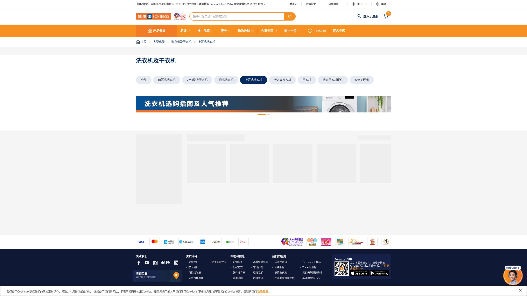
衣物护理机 (361, 80)
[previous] (143, 104)
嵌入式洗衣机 (282, 80)
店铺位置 (311, 4)
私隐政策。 (264, 292)
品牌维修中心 (260, 262)
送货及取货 (281, 262)
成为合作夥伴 (196, 278)
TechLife (320, 31)
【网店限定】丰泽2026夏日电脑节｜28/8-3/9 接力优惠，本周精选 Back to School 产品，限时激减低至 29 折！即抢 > (200, 4)
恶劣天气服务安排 (312, 272)
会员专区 (267, 31)
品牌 (183, 31)
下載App (292, 4)
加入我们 (193, 267)
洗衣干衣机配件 (333, 80)
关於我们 (193, 262)
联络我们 (258, 272)
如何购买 (238, 262)
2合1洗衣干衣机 (197, 80)
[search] (290, 16)
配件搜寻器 (239, 272)
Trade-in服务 (309, 267)
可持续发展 (195, 272)
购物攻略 (244, 31)
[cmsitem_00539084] (263, 104)
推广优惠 (203, 31)
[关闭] (520, 290)
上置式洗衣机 (253, 80)
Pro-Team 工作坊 (311, 262)
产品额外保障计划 (284, 278)
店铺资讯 (258, 278)
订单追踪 (333, 4)
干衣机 (307, 80)
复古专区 (339, 31)
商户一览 (290, 31)
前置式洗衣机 (166, 80)
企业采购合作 (218, 262)
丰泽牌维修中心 (311, 278)
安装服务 (279, 267)
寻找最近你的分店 (146, 277)
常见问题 (258, 267)
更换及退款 (281, 272)
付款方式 (238, 267)
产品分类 (159, 31)
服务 (224, 31)
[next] (384, 104)
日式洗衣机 (226, 80)
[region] (263, 291)
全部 (144, 80)
